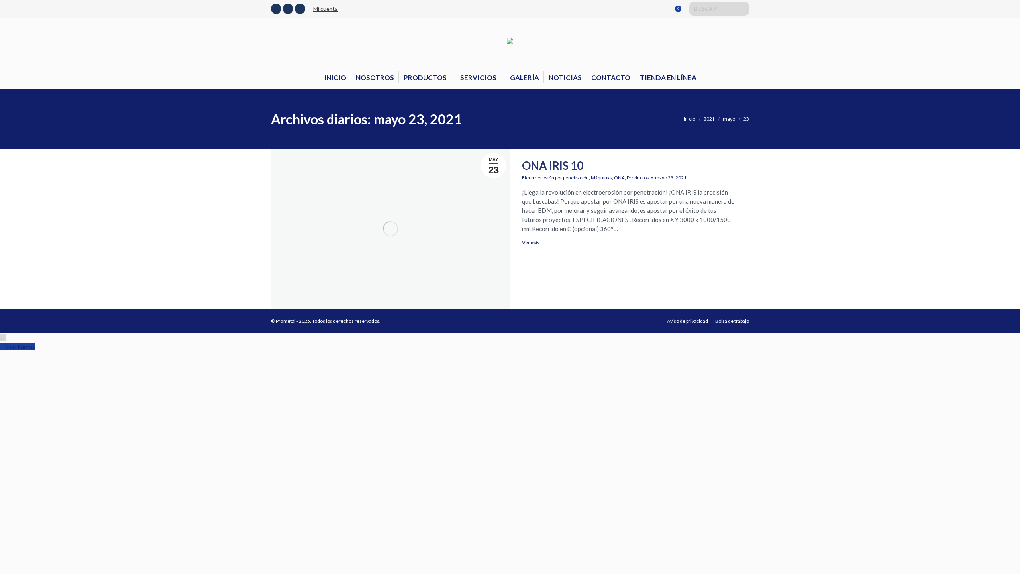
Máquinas (601, 178)
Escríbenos (20, 346)
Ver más (530, 243)
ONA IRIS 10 (552, 165)
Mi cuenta (325, 8)
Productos (638, 178)
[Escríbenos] (3, 346)
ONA (619, 178)
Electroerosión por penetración (555, 178)
